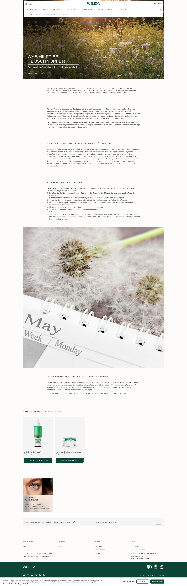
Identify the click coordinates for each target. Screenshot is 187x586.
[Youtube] (32, 575)
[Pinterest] (40, 575)
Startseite (29, 15)
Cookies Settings (128, 581)
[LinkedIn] (36, 575)
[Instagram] (28, 575)
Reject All (142, 581)
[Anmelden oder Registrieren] (161, 9)
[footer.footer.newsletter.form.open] (158, 522)
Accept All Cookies (157, 581)
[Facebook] (24, 575)
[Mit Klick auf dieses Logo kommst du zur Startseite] (93, 3)
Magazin (38, 15)
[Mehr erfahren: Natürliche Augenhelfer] (38, 495)
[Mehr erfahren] (149, 567)
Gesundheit (46, 15)
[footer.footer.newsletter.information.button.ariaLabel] (74, 522)
